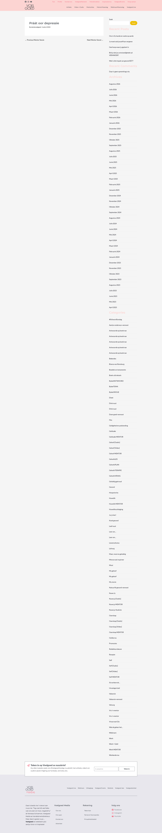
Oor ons (58, 810)
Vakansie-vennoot (115, 699)
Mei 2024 (112, 235)
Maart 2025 (113, 179)
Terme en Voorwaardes (91, 815)
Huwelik (112, 498)
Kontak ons (59, 819)
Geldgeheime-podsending (118, 426)
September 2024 (115, 212)
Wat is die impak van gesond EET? (121, 61)
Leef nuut (112, 526)
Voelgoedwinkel (131, 788)
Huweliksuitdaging (116, 509)
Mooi (111, 565)
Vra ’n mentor (114, 710)
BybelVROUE (114, 392)
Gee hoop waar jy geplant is (119, 47)
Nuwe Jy (112, 593)
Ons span (59, 815)
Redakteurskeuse (115, 649)
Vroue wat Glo (114, 722)
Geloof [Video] (114, 448)
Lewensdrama (114, 543)
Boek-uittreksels (115, 375)
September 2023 (115, 279)
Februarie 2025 (114, 184)
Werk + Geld (113, 744)
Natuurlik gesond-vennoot (118, 587)
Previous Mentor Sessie (34, 40)
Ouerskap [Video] (115, 627)
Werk (111, 738)
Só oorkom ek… (114, 682)
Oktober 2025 (114, 140)
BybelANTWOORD (116, 381)
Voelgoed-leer (119, 788)
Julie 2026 (113, 89)
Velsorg (112, 705)
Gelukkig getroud (115, 481)
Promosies (113, 643)
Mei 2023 (112, 302)
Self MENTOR (114, 677)
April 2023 (113, 307)
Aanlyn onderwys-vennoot (118, 325)
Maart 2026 (113, 112)
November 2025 (115, 134)
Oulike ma (112, 638)
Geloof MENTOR (115, 453)
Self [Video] (113, 671)
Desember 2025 (115, 129)
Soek (111, 19)
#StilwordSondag (115, 319)
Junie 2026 (113, 95)
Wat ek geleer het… (116, 727)
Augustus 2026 (114, 84)
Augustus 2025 (114, 151)
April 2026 (113, 106)
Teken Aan (87, 810)
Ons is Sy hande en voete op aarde (121, 36)
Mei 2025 (112, 168)
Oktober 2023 (114, 274)
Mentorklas (90, 7)
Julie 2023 (113, 290)
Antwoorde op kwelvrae (118, 331)
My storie (112, 582)
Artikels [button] (69, 7)
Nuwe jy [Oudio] (115, 599)
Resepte (112, 655)
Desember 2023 (115, 263)
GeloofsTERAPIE (115, 470)
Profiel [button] (60, 2)
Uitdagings (89, 788)
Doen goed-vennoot (116, 414)
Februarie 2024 (114, 251)
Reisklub (110, 788)
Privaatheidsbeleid (90, 819)
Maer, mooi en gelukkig (117, 554)
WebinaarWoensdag (117, 7)
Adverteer (59, 823)
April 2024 (113, 240)
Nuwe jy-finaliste (115, 610)
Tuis (53, 2)
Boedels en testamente (117, 370)
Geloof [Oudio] (114, 442)
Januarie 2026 (114, 123)
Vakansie (112, 694)
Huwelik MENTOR (116, 504)
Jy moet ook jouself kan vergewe (120, 41)
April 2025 (113, 173)
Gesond (112, 487)
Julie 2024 (113, 223)
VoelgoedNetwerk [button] (81, 2)
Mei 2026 (112, 101)
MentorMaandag (102, 7)
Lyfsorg (111, 548)
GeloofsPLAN (114, 465)
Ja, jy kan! (112, 515)
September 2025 (115, 145)
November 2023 (115, 268)
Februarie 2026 (114, 117)
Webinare (112, 733)
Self (110, 660)
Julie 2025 (113, 156)
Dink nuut (112, 403)
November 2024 (115, 201)
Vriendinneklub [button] (94, 2)
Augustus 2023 (114, 285)
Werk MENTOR (115, 750)
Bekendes (112, 359)
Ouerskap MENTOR (116, 632)
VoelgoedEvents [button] (119, 2)
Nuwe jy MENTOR (116, 604)
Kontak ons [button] (68, 2)
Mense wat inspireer (116, 560)
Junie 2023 (113, 296)
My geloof (112, 571)
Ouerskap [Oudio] (115, 621)
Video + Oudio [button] (79, 7)
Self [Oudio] (113, 666)
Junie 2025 (113, 162)
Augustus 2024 (114, 218)
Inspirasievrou (107, 2)
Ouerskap (112, 615)
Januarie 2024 (114, 257)
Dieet (111, 398)
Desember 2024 (115, 196)
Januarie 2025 (114, 190)
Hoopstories (113, 493)
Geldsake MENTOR (116, 437)
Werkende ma (114, 755)
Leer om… (112, 532)
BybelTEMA (113, 386)
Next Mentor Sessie (95, 40)
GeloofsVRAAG (115, 476)
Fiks (110, 420)
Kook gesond (113, 520)
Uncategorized (114, 688)
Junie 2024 (113, 229)
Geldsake (112, 431)
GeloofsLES (113, 459)
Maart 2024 (113, 246)
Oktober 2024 (114, 207)
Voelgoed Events (100, 788)
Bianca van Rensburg (116, 364)
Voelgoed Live (71, 788)
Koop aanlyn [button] (132, 2)
